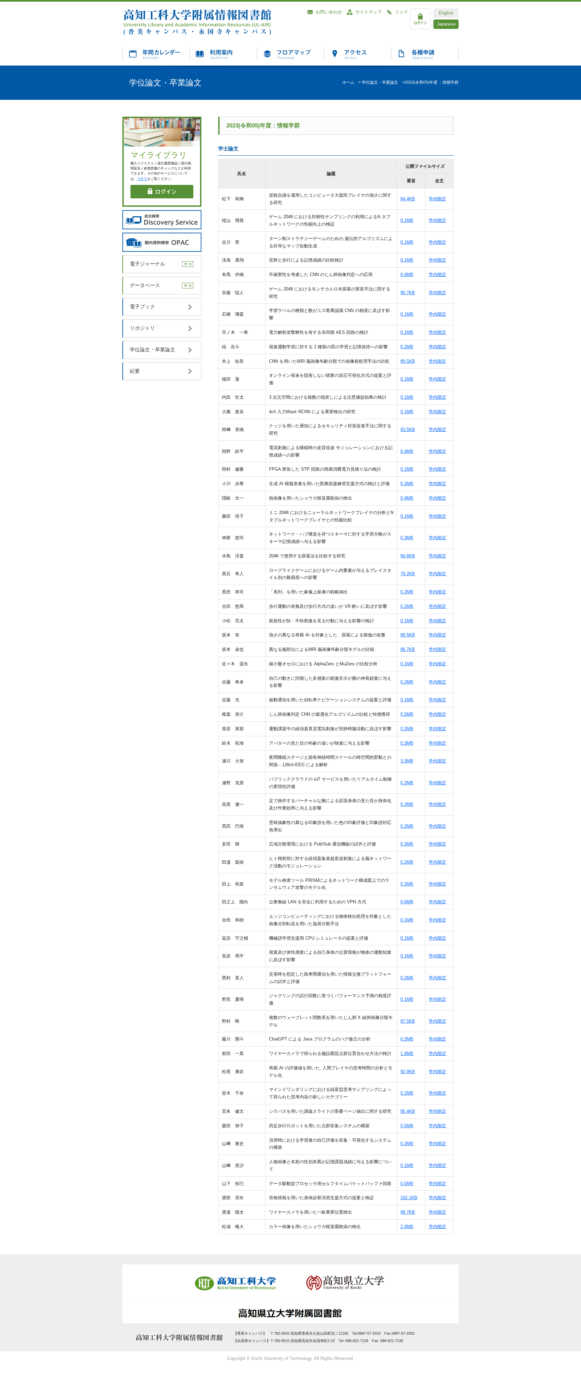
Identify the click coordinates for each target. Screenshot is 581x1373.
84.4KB (407, 198)
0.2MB (406, 346)
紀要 (135, 371)
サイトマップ (368, 11)
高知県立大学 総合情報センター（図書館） (290, 1313)
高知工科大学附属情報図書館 (208, 21)
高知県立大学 (344, 1283)
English (446, 12)
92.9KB (407, 1071)
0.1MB (406, 220)
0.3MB (406, 537)
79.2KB (407, 573)
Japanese (446, 24)
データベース (145, 285)
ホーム (348, 82)
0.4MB (406, 274)
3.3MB (406, 760)
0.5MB (406, 714)
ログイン (420, 19)
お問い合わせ (329, 11)
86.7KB (407, 649)
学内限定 (437, 198)
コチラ (142, 179)
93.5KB (407, 429)
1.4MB (406, 1053)
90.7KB (407, 292)
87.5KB (407, 1021)
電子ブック (142, 306)
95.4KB (407, 1111)
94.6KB (407, 555)
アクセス (357, 54)
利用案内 (223, 54)
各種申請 (425, 54)
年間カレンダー (156, 54)
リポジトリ (142, 328)
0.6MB (406, 901)
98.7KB (407, 1212)
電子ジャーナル (147, 264)
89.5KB (407, 361)
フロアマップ (290, 54)
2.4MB (406, 1226)
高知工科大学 (236, 1283)
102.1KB (408, 1197)
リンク (401, 11)
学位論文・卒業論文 (380, 82)
